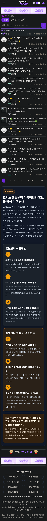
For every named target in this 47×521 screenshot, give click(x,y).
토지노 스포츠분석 (13, 487)
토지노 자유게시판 (34, 487)
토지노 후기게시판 (13, 492)
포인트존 (33, 497)
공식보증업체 (8, 497)
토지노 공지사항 (33, 492)
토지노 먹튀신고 (13, 477)
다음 (42, 181)
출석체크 (39, 497)
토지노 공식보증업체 (13, 482)
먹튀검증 (14, 497)
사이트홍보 (5, 20)
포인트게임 (27, 497)
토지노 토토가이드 (34, 482)
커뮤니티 (20, 497)
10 (36, 180)
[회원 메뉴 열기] (43, 2)
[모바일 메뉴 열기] (4, 2)
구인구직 (21, 20)
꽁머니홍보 (14, 20)
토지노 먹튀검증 (33, 477)
